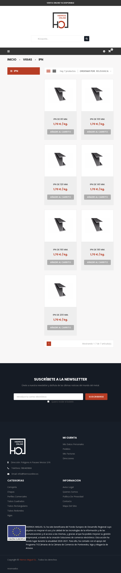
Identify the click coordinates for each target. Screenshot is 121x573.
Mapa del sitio (70, 506)
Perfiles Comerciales (17, 496)
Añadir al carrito (60, 131)
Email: (25, 473)
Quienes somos (70, 491)
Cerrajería (12, 487)
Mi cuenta (70, 437)
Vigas (9, 515)
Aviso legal (68, 487)
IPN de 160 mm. (60, 249)
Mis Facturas (69, 453)
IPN (16, 71)
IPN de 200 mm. (60, 314)
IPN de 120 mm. (60, 184)
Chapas (10, 491)
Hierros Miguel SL (28, 559)
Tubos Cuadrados (15, 501)
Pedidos (66, 449)
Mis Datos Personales (73, 444)
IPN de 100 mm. (97, 119)
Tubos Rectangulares (17, 506)
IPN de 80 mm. (60, 119)
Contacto (67, 501)
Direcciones (68, 458)
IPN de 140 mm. (97, 184)
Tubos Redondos (15, 510)
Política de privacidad (73, 496)
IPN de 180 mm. (97, 249)
